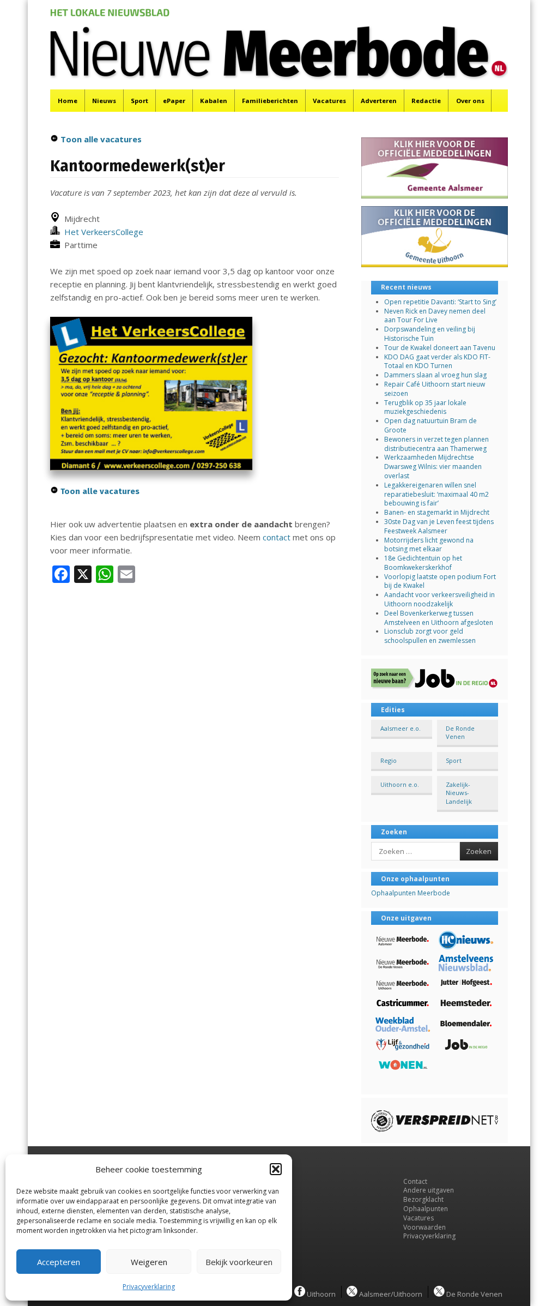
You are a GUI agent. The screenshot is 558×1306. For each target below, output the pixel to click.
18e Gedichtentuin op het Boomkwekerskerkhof (423, 562)
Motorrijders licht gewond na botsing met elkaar (429, 544)
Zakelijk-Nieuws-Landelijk (459, 792)
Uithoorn (320, 1293)
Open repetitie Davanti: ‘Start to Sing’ (440, 301)
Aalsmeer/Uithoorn (389, 1293)
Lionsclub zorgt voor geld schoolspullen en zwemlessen (430, 636)
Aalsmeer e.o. (400, 728)
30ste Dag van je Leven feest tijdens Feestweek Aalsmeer (439, 526)
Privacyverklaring (149, 1286)
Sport (139, 101)
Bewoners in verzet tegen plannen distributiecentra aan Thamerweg (436, 444)
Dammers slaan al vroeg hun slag (435, 375)
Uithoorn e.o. (399, 784)
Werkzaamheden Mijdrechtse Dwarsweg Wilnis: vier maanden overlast (433, 466)
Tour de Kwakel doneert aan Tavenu (439, 347)
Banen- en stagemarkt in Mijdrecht (436, 512)
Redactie (426, 101)
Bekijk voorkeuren (238, 1261)
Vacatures (329, 101)
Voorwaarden (424, 1227)
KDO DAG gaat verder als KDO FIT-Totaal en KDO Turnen (437, 361)
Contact (415, 1181)
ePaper (174, 101)
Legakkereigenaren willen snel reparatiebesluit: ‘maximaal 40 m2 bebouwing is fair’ (436, 494)
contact (276, 537)
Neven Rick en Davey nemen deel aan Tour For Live (435, 315)
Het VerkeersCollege (101, 231)
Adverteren (379, 101)
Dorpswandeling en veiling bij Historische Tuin (429, 333)
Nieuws (104, 101)
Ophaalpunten (425, 1208)
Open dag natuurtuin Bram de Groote (430, 425)
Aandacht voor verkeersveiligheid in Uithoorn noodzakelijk (439, 599)
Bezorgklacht (423, 1199)
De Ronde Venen (460, 732)
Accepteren (58, 1261)
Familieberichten (270, 101)
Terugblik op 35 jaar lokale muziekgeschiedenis (425, 407)
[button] (275, 1169)
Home (67, 101)
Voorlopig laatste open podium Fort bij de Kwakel (440, 581)
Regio (388, 760)
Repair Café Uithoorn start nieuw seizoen (434, 389)
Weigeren (149, 1261)
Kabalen (213, 101)
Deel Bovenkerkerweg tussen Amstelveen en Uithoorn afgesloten (438, 618)
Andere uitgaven (428, 1190)
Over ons (470, 101)
